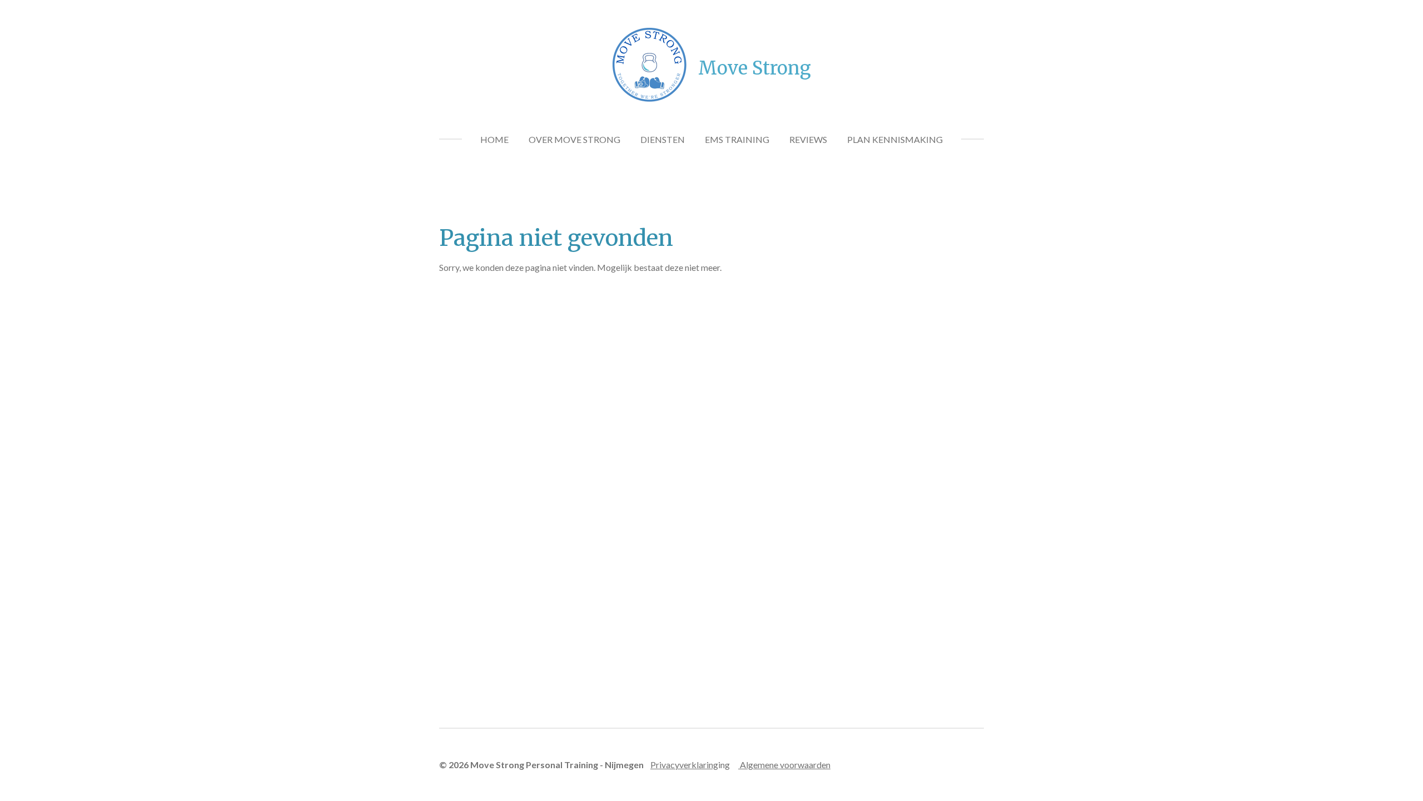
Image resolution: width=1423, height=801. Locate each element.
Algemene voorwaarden (784, 764)
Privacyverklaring (684, 764)
